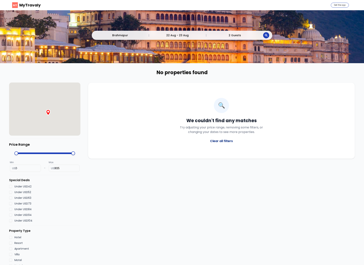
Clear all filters (221, 141)
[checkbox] (10, 186)
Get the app (340, 5)
